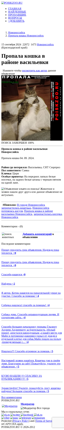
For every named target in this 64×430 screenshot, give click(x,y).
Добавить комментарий (37, 234)
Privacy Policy (21, 420)
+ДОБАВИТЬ (16, 20)
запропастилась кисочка (48, 214)
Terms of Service (45, 420)
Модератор (27, 404)
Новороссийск (45, 44)
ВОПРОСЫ (15, 17)
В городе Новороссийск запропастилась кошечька (23, 206)
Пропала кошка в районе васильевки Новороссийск (27, 213)
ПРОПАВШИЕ (17, 14)
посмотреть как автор (34, 70)
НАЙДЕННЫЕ (17, 11)
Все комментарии (11, 397)
